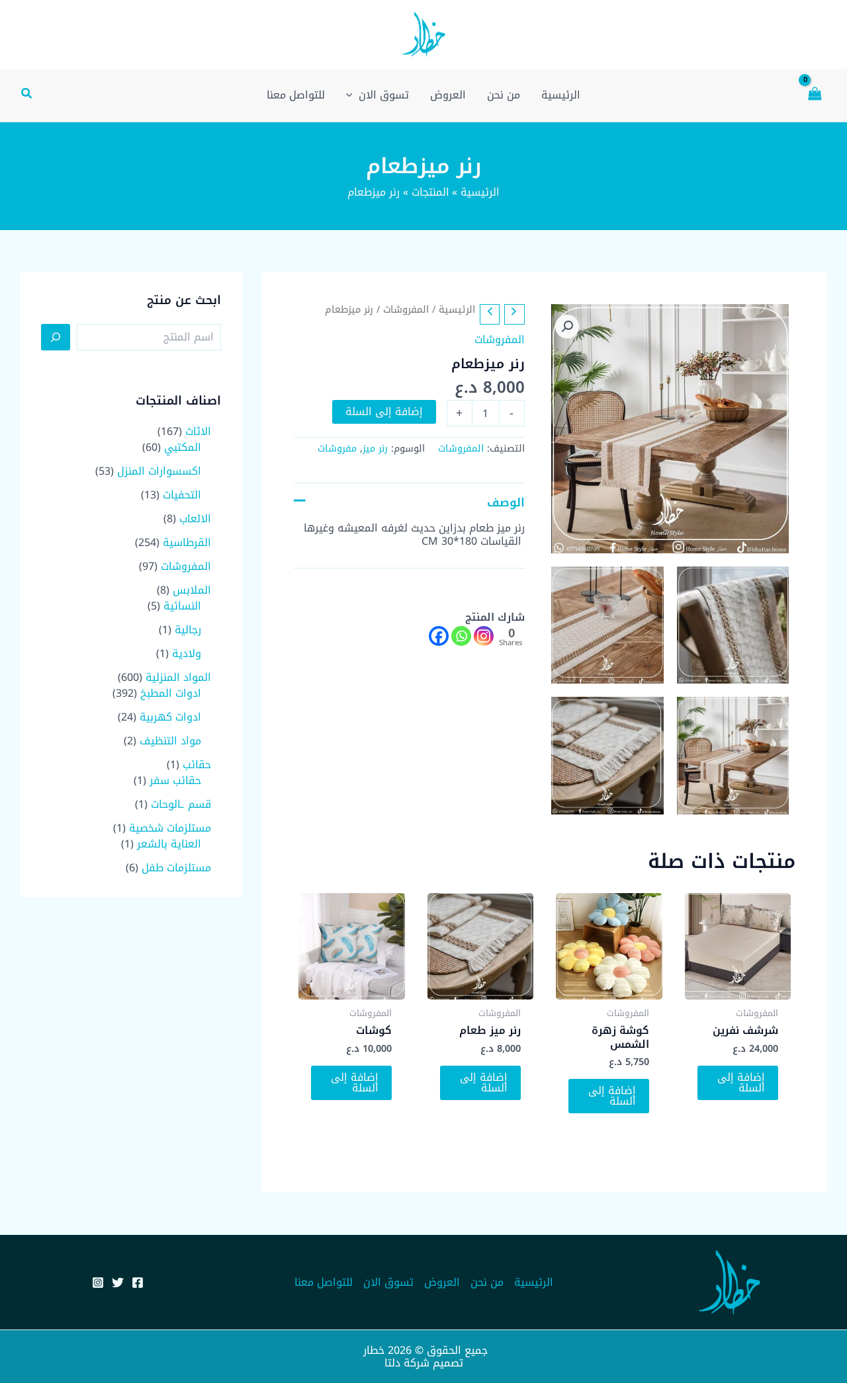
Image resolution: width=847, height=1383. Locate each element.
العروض (442, 1282)
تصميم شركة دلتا (423, 1363)
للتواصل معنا (323, 1282)
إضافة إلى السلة (384, 411)
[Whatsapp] (461, 636)
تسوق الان (388, 1282)
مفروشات (337, 448)
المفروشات (406, 309)
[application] (352, 95)
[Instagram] (484, 636)
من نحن (487, 1282)
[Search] (55, 337)
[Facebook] (439, 636)
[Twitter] (118, 1282)
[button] (26, 95)
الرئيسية (457, 309)
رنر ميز (375, 448)
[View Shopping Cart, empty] (814, 95)
